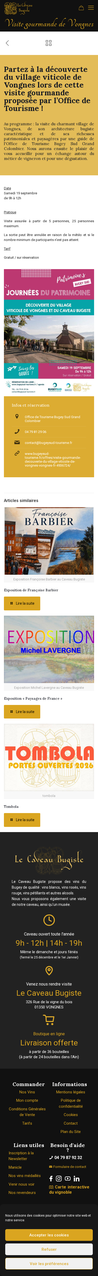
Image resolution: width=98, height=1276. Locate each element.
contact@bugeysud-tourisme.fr (48, 443)
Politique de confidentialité (71, 1103)
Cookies (71, 1114)
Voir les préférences (49, 1263)
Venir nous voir (21, 1184)
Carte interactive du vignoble (69, 1190)
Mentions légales (70, 1092)
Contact (71, 1123)
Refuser (49, 1249)
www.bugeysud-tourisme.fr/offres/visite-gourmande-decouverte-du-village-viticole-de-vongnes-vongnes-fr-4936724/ (53, 459)
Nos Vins (27, 1092)
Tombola (11, 806)
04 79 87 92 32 (67, 1157)
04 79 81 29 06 (35, 432)
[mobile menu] (91, 7)
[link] (51, 1178)
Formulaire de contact (69, 1167)
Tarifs (27, 1123)
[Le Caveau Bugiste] (18, 7)
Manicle (15, 1167)
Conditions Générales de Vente (27, 1112)
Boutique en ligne (49, 1033)
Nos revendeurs (22, 1192)
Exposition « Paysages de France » (33, 698)
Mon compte (27, 1100)
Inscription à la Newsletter (21, 1156)
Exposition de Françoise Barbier (31, 590)
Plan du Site (71, 1131)
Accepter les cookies (49, 1235)
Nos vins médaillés (25, 1175)
